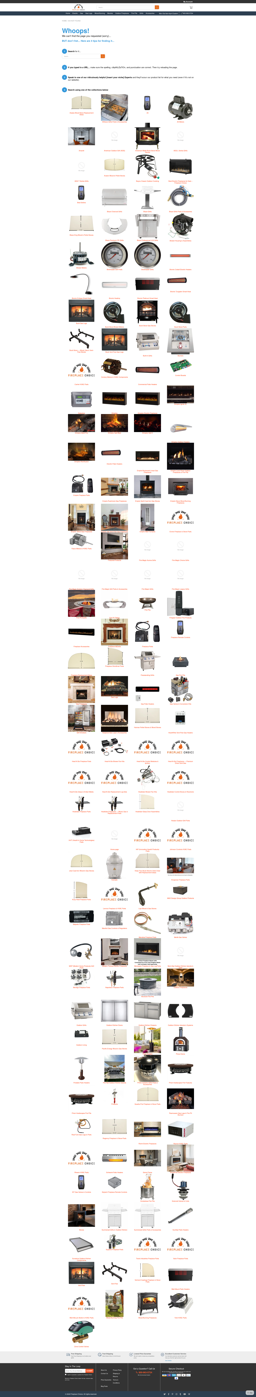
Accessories (150, 13)
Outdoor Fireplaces (122, 13)
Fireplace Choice (77, 1394)
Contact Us (104, 1373)
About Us (104, 1370)
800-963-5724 (188, 13)
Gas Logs (88, 13)
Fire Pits (134, 13)
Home (68, 13)
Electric (75, 13)
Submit (89, 1371)
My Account (187, 1)
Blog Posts (104, 1386)
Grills (141, 13)
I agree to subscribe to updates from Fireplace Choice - (78, 1375)
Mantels (110, 13)
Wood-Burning (100, 13)
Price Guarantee (106, 1380)
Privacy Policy (68, 1376)
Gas (81, 13)
